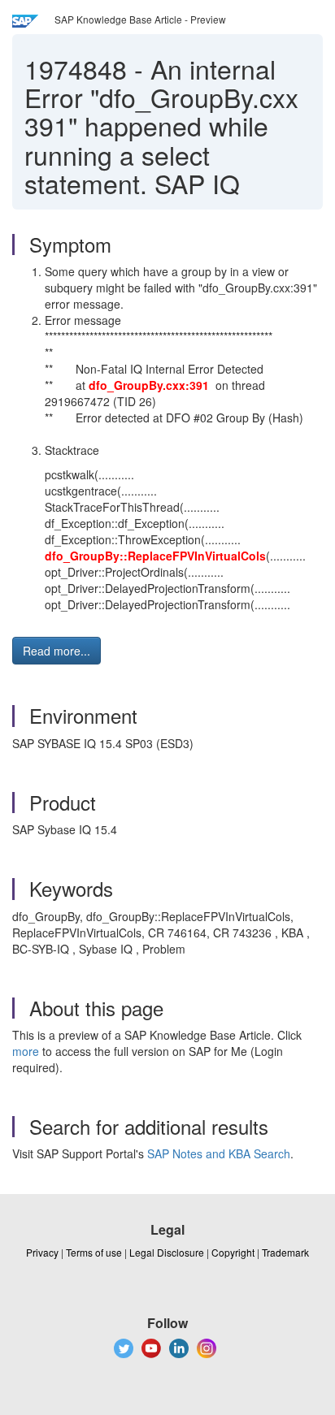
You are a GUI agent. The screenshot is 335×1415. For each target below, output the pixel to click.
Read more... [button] (56, 651)
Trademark (285, 1252)
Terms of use (94, 1252)
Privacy (42, 1252)
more (25, 1051)
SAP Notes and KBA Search (218, 1153)
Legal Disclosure (166, 1252)
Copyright (233, 1252)
